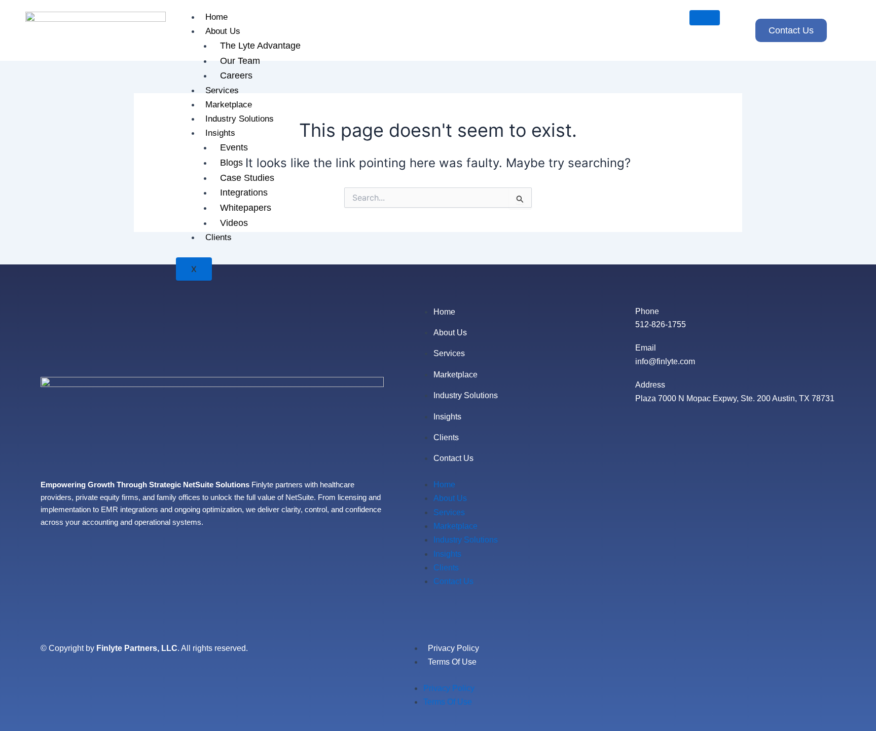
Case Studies (247, 178)
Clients (218, 237)
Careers (236, 75)
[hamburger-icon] (704, 17)
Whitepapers (245, 208)
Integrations (244, 192)
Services (222, 90)
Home (216, 17)
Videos (234, 223)
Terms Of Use (452, 662)
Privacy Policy (453, 648)
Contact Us (453, 458)
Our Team (240, 61)
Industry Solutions (239, 119)
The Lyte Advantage (260, 46)
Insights (220, 133)
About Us (222, 31)
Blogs (231, 163)
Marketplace (228, 104)
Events (234, 147)
